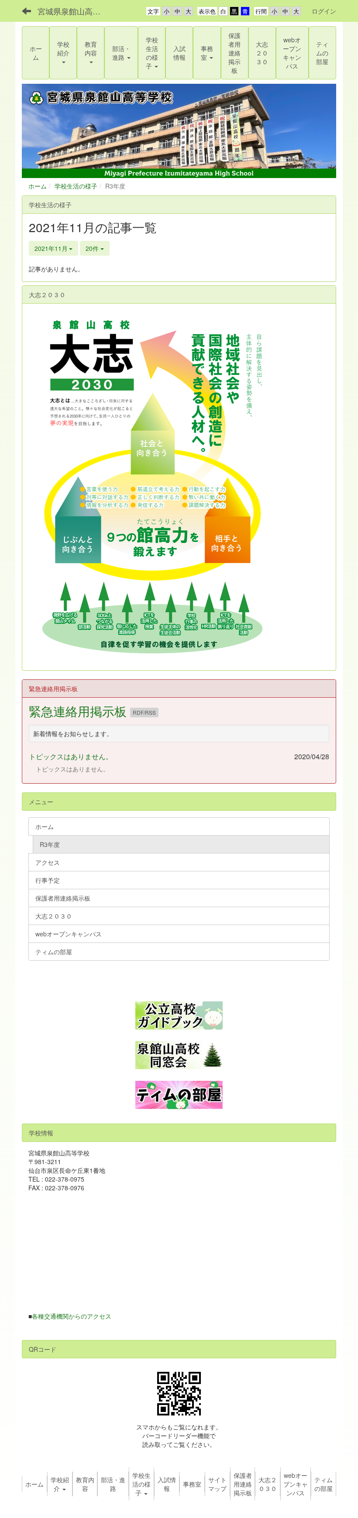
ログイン (324, 11)
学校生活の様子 (76, 186)
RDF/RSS (144, 712)
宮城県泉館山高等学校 (74, 11)
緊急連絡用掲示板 (79, 711)
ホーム (37, 186)
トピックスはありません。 (71, 756)
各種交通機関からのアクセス (71, 1316)
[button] (63, 52)
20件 (93, 248)
